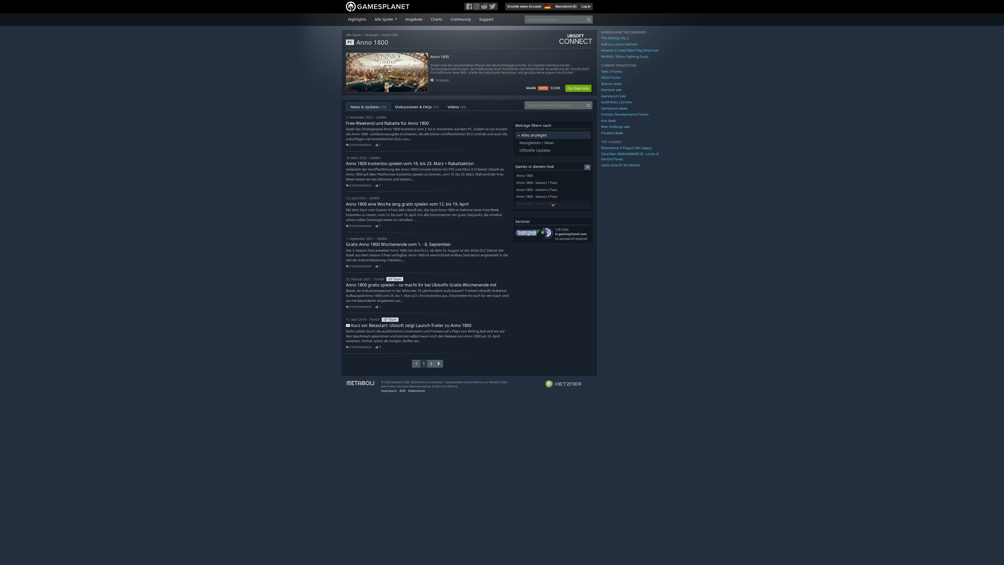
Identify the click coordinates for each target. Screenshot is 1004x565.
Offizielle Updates (535, 150)
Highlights (357, 19)
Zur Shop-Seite (578, 88)
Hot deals (608, 120)
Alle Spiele (353, 35)
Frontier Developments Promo (625, 114)
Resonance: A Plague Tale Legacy (626, 147)
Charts (436, 19)
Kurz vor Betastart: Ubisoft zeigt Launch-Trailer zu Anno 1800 (410, 325)
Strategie (371, 35)
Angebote (414, 19)
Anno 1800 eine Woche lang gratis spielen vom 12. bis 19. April (407, 204)
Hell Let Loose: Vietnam (619, 44)
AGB (402, 391)
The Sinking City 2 (615, 38)
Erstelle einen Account (524, 6)
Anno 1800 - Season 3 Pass (536, 196)
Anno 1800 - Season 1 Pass (536, 182)
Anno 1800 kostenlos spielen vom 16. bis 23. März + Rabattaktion (410, 163)
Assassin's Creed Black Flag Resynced (629, 50)
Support (486, 19)
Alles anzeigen (534, 135)
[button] (547, 5)
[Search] (589, 19)
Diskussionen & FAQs (417, 106)
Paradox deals (612, 133)
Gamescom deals (614, 108)
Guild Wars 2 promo (616, 102)
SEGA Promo (611, 77)
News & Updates (368, 106)
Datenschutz (416, 391)
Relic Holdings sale (615, 126)
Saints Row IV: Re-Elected (620, 165)
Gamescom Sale (613, 96)
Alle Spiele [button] (384, 19)
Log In (585, 6)
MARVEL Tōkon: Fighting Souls (624, 56)
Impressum (389, 391)
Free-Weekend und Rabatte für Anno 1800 (387, 123)
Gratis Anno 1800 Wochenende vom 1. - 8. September (398, 244)
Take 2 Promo (611, 71)
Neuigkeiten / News (537, 142)
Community (461, 19)
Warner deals (611, 83)
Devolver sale (611, 89)
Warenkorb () (566, 6)
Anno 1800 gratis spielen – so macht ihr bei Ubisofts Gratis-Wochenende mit (421, 285)
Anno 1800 (390, 35)
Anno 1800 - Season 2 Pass (536, 190)
